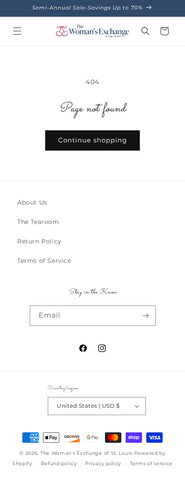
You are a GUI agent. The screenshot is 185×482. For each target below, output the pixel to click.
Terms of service (151, 463)
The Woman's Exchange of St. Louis (86, 453)
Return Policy (39, 241)
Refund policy (59, 463)
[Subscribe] (145, 316)
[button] (17, 31)
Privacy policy (103, 463)
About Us (32, 202)
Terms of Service (44, 261)
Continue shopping (92, 140)
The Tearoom (38, 222)
